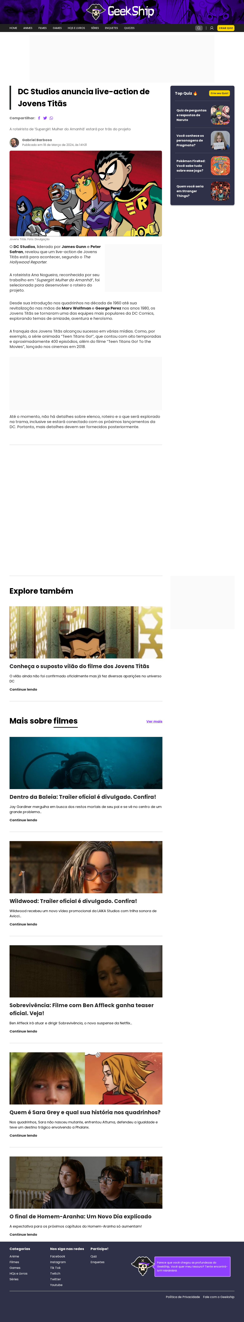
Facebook (57, 1256)
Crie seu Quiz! (219, 93)
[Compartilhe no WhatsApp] (51, 118)
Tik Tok (55, 1268)
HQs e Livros (18, 1274)
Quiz (94, 1256)
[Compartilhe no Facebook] (39, 118)
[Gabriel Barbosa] (14, 142)
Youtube (56, 1285)
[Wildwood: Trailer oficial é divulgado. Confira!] (86, 867)
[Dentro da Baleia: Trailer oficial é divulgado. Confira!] (86, 763)
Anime (14, 1256)
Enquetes (97, 1262)
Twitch (55, 1274)
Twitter (55, 1279)
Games (15, 1268)
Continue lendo (23, 689)
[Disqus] (85, 496)
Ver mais (154, 721)
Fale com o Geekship (218, 1297)
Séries (14, 1279)
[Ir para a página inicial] (122, 12)
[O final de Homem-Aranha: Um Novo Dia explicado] (86, 1183)
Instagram (58, 1262)
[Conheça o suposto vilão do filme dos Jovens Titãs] (86, 632)
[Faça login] (212, 28)
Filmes (14, 1262)
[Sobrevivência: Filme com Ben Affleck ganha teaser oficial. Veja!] (86, 971)
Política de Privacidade (183, 1297)
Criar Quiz (226, 28)
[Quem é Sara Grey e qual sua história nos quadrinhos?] (86, 1078)
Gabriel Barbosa (37, 140)
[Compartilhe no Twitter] (45, 118)
